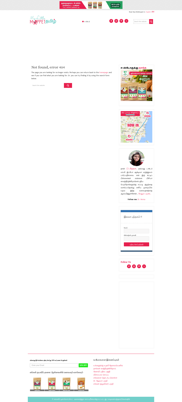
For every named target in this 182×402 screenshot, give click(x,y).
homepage (103, 72)
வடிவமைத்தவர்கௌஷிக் (119, 399)
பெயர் (125, 228)
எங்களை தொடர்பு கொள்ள (105, 378)
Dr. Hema (141, 199)
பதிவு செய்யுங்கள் (136, 244)
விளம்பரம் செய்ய (101, 374)
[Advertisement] (91, 45)
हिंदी (153, 12)
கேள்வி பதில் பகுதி (101, 371)
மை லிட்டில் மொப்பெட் (42, 21)
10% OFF (83, 365)
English (148, 12)
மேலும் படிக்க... (144, 193)
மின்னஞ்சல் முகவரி (130, 235)
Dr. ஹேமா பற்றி (100, 381)
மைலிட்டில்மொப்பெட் (63, 399)
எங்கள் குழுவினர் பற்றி (103, 384)
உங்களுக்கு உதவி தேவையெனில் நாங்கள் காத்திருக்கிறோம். (108, 367)
